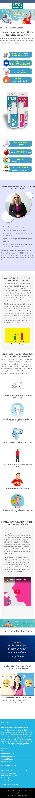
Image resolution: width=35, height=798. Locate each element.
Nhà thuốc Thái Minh (19, 791)
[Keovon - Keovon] (17, 6)
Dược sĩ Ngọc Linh (12, 784)
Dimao (10, 791)
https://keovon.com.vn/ (14, 781)
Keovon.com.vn (6, 728)
